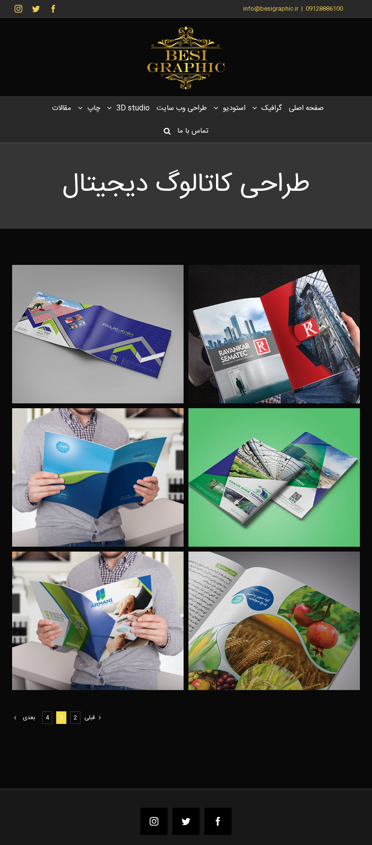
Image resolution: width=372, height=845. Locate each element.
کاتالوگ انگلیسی (114, 610)
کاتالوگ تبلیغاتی (290, 467)
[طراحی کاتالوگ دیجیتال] (274, 334)
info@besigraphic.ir (270, 9)
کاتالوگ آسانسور (290, 324)
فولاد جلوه (114, 324)
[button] (167, 131)
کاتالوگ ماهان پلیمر (114, 467)
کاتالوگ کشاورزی (290, 610)
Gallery (258, 324)
